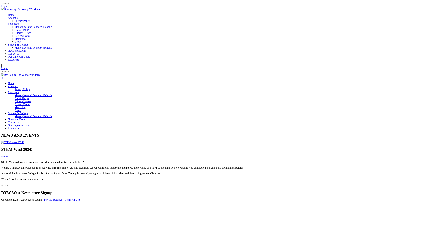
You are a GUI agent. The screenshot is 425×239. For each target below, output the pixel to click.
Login (4, 6)
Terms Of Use (72, 199)
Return (4, 156)
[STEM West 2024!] (12, 142)
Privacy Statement (53, 199)
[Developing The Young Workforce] (20, 9)
